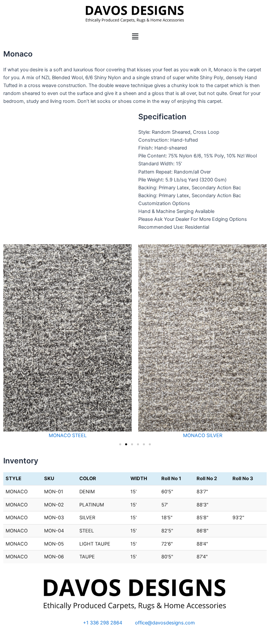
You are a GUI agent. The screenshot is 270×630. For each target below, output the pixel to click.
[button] (135, 36)
